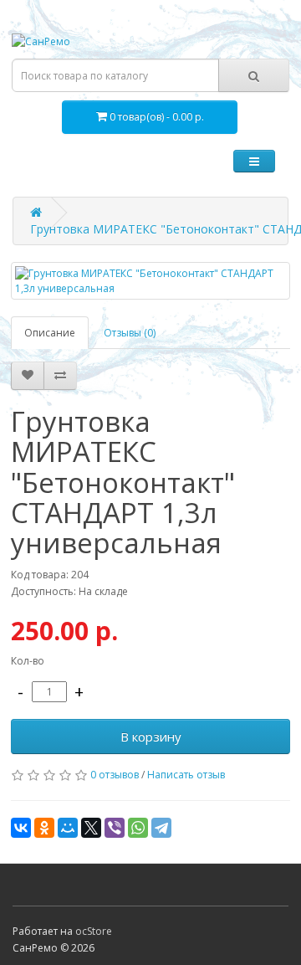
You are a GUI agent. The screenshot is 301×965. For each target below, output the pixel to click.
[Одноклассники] (44, 828)
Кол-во (27, 661)
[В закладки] (27, 376)
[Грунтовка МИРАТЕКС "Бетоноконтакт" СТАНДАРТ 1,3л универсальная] (150, 280)
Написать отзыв (186, 774)
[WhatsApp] (138, 828)
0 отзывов (114, 774)
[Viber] (115, 828)
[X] (91, 828)
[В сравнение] (60, 376)
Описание (49, 333)
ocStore (93, 931)
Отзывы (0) (130, 333)
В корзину (150, 736)
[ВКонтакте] (21, 828)
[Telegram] (161, 828)
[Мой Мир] (68, 828)
